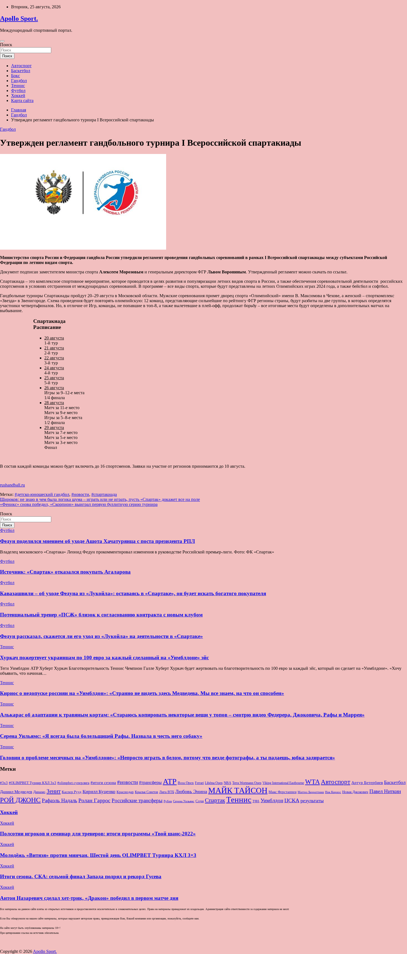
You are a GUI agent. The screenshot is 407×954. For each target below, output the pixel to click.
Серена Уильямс (183, 801)
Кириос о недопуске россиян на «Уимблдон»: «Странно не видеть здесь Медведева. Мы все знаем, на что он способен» (142, 693)
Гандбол (19, 80)
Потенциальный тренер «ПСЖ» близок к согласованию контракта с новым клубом (101, 615)
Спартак (215, 800)
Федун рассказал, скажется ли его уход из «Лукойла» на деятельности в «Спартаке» (101, 636)
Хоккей (18, 95)
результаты (312, 800)
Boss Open (186, 783)
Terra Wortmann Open (246, 783)
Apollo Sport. (19, 18)
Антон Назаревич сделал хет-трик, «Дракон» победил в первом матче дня (89, 898)
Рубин (168, 801)
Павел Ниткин (385, 791)
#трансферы (150, 782)
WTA (312, 781)
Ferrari (199, 783)
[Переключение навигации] (2, 41)
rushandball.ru (12, 485)
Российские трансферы (137, 800)
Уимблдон (272, 800)
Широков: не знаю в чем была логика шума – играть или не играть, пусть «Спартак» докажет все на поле (100, 499)
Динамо (39, 792)
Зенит (54, 791)
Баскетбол (20, 70)
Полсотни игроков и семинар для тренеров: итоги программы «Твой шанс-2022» (98, 834)
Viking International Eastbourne (283, 783)
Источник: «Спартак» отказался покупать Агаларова (65, 572)
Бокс (15, 75)
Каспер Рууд (71, 792)
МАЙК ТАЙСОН (237, 790)
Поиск (6, 44)
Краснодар (125, 792)
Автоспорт (21, 65)
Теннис (18, 85)
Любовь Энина (191, 791)
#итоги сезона (103, 782)
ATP (170, 781)
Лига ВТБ (166, 792)
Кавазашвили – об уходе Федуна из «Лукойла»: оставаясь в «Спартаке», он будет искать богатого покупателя (133, 593)
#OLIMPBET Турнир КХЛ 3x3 (32, 783)
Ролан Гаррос (94, 800)
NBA (227, 783)
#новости (80, 494)
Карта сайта (22, 100)
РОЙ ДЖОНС (20, 800)
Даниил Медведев (16, 791)
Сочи (199, 801)
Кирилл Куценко (99, 791)
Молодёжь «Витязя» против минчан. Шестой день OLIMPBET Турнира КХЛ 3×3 (98, 855)
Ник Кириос (333, 792)
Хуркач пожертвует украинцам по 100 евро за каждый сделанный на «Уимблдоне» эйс (104, 657)
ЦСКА (291, 800)
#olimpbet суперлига (73, 783)
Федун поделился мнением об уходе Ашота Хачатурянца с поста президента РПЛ (97, 541)
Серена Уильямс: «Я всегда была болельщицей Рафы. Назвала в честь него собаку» (101, 736)
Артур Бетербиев (367, 782)
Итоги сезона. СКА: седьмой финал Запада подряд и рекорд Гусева (80, 876)
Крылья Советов (146, 792)
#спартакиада (104, 494)
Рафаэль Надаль (59, 800)
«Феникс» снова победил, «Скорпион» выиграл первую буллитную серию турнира (79, 504)
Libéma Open (214, 783)
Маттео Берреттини (311, 792)
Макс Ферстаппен (283, 792)
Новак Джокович (355, 792)
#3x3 (4, 783)
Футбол (18, 90)
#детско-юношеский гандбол (42, 494)
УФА (256, 801)
